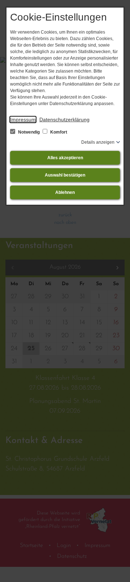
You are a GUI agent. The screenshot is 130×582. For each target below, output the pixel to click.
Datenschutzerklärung (64, 119)
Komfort (58, 132)
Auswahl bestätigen (65, 175)
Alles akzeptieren (65, 157)
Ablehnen (65, 192)
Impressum (23, 119)
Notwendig (29, 132)
